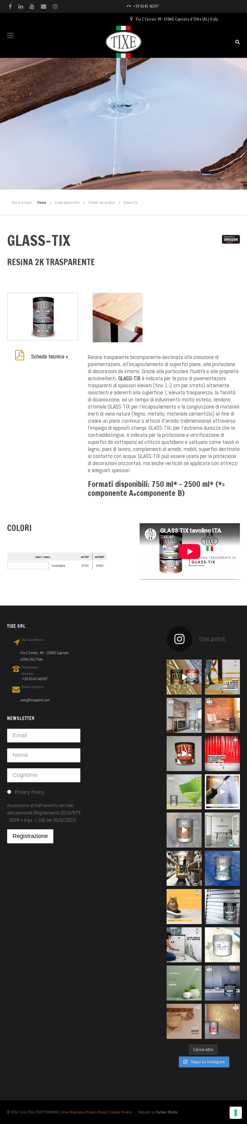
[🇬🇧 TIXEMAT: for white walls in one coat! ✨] (222, 944)
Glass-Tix (131, 202)
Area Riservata (73, 1112)
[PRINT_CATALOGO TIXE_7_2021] (117, 317)
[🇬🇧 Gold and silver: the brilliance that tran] (184, 677)
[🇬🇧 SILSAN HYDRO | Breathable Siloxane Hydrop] (184, 906)
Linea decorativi (67, 202)
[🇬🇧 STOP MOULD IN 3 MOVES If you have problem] (184, 944)
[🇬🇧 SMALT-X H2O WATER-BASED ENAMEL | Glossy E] (222, 791)
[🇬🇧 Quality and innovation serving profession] (184, 868)
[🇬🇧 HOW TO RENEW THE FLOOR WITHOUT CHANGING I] (222, 677)
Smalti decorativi (101, 202)
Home (41, 202)
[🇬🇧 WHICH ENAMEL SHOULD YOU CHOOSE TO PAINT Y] (222, 753)
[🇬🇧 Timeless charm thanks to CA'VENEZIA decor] (222, 868)
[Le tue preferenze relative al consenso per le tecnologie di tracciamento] (236, 1113)
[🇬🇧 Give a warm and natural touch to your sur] (184, 753)
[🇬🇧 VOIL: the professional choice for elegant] (184, 830)
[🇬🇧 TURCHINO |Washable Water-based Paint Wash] (222, 830)
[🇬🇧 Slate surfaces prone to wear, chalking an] (222, 983)
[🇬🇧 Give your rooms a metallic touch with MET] (222, 906)
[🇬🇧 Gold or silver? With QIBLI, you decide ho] (222, 1021)
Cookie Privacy (121, 1112)
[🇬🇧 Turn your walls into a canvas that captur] (184, 791)
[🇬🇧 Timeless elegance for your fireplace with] (184, 715)
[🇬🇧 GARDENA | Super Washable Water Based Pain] (184, 983)
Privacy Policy (96, 1112)
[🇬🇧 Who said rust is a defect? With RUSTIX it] (222, 715)
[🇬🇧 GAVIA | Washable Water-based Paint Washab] (184, 1021)
